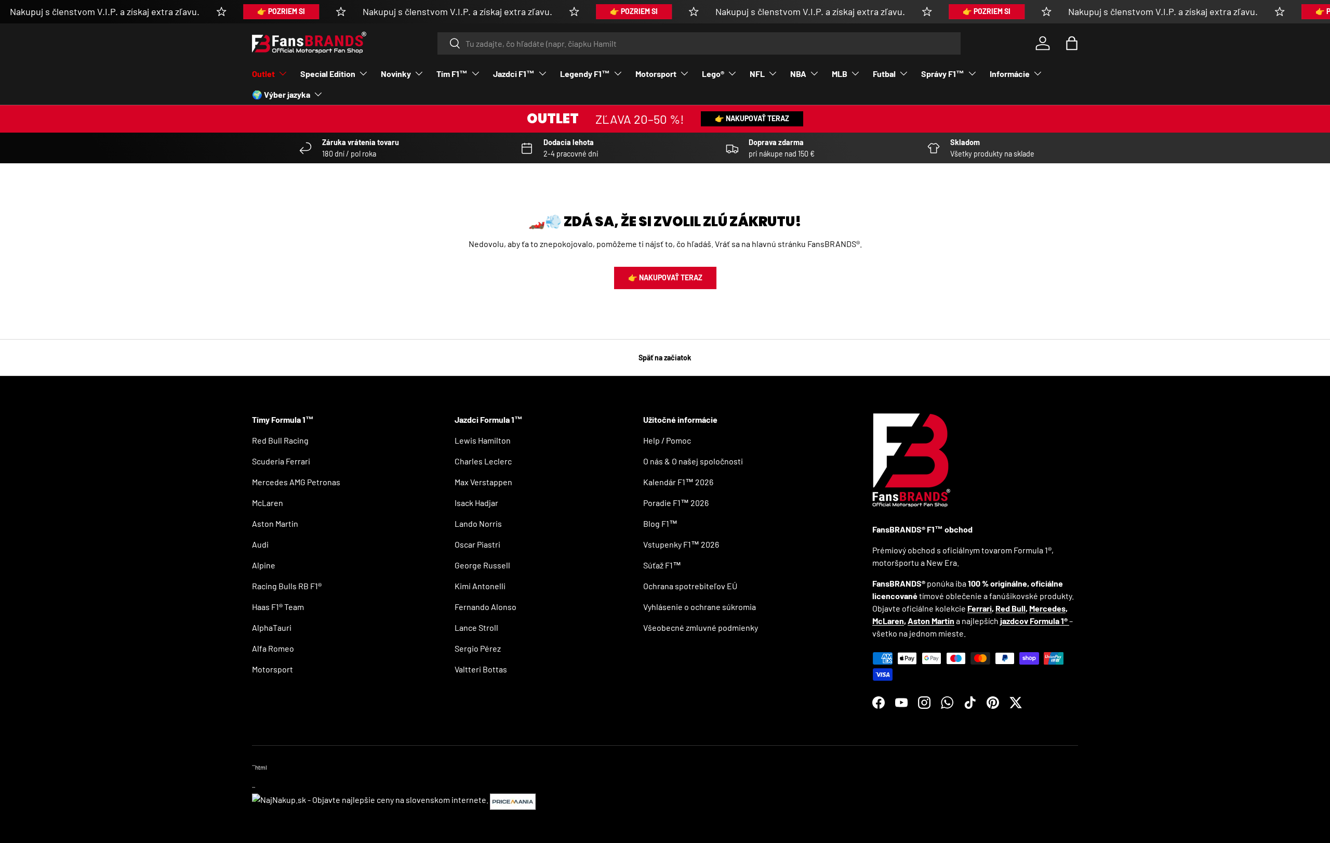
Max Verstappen (483, 482)
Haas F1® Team (278, 607)
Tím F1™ (452, 74)
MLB (839, 74)
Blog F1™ (660, 523)
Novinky (396, 74)
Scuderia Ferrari (281, 461)
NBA (798, 74)
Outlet (263, 74)
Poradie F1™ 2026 (676, 503)
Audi (260, 544)
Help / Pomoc (667, 440)
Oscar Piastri (477, 544)
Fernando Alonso (485, 607)
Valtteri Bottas (481, 669)
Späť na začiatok (665, 357)
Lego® (713, 74)
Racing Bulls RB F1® (287, 586)
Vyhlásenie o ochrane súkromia (699, 607)
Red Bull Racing (280, 440)
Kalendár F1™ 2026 (678, 482)
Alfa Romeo (273, 648)
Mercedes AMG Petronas (296, 482)
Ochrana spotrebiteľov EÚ (690, 586)
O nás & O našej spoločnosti (693, 461)
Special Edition (327, 74)
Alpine (263, 565)
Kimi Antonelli (480, 586)
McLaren (267, 503)
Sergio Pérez (478, 648)
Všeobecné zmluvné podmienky (700, 627)
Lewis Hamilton (483, 440)
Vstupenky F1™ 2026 (681, 544)
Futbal (884, 74)
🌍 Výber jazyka (281, 94)
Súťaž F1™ (662, 565)
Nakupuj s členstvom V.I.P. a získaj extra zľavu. (105, 11)
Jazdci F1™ (514, 74)
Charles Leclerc (483, 461)
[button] (1071, 43)
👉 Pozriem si (281, 11)
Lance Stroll (476, 627)
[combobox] (699, 43)
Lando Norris (478, 523)
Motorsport (655, 74)
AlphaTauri (271, 627)
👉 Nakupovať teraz (752, 118)
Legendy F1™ (585, 74)
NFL (757, 74)
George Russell (482, 565)
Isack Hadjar (476, 503)
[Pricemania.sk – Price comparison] (513, 800)
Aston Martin (275, 523)
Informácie (1010, 74)
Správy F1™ (942, 74)
